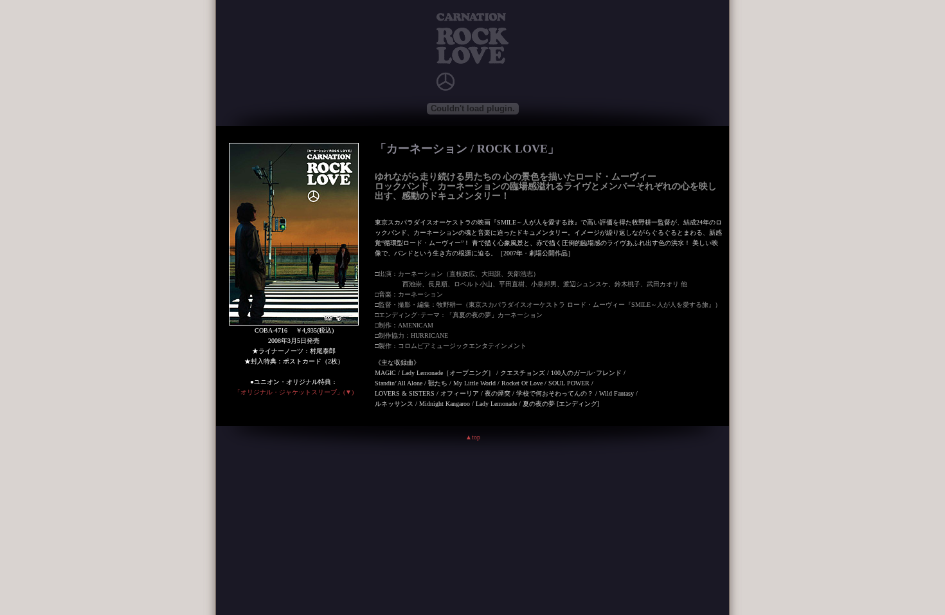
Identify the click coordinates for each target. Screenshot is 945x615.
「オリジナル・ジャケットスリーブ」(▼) (294, 392)
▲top (472, 437)
